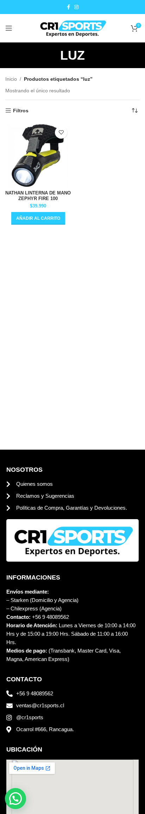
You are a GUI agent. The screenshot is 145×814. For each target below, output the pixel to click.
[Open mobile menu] (9, 28)
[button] (38, 218)
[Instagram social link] (76, 7)
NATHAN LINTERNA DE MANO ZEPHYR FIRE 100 (38, 196)
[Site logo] (72, 28)
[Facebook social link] (68, 7)
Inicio (11, 79)
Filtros (21, 110)
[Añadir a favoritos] (61, 132)
